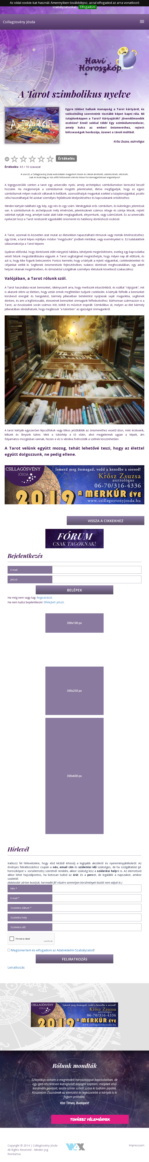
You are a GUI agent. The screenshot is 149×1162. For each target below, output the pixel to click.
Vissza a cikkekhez (105, 520)
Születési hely (18, 917)
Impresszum (136, 1145)
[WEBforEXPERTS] (75, 1146)
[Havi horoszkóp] (106, 63)
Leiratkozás (16, 967)
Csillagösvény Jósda (19, 22)
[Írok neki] (74, 1014)
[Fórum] (74, 538)
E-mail (13, 570)
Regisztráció (44, 597)
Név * (13, 888)
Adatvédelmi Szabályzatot (75, 950)
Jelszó (13, 579)
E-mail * (14, 898)
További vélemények (90, 1115)
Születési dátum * (20, 908)
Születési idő (18, 927)
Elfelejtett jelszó (54, 602)
